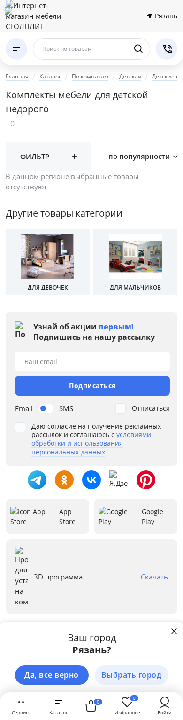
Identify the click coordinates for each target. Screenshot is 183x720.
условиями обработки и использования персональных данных (91, 443)
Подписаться (92, 385)
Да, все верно (51, 675)
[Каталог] (16, 49)
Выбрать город (131, 675)
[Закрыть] (174, 631)
